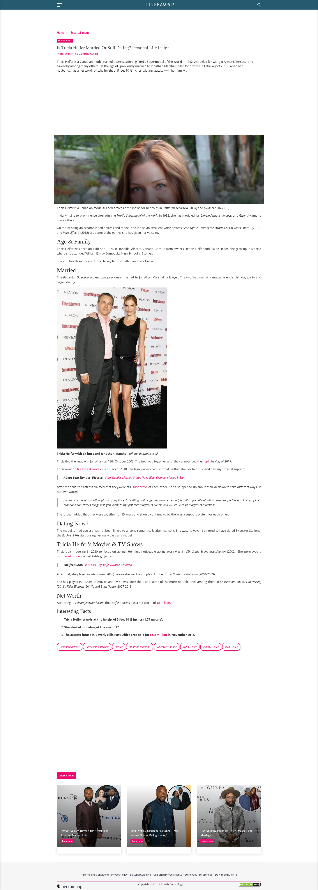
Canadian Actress (70, 647)
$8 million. (164, 603)
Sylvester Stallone (167, 647)
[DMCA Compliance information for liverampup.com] (250, 886)
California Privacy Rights (167, 874)
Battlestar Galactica (97, 647)
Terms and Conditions (96, 874)
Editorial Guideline (140, 874)
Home (61, 32)
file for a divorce (88, 469)
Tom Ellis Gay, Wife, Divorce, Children (108, 565)
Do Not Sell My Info (226, 874)
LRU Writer (66, 54)
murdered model (69, 556)
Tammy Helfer (211, 647)
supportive (140, 487)
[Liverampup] (160, 4)
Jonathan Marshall (139, 647)
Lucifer (119, 647)
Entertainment (79, 32)
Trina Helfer (190, 647)
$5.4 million (158, 635)
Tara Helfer (231, 647)
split (208, 461)
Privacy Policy (119, 874)
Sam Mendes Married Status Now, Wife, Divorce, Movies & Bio (144, 478)
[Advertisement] (159, 104)
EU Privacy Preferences (199, 874)
